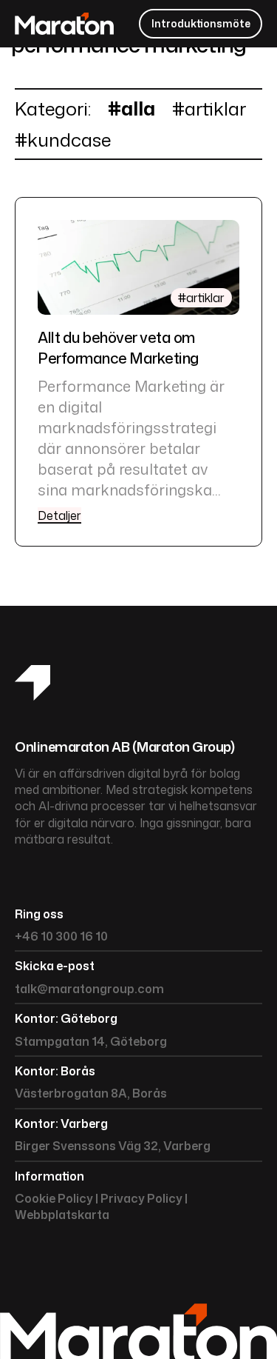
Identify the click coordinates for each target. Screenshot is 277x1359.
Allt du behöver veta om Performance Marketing (118, 347)
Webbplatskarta (62, 1214)
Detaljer (59, 515)
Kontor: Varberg (61, 1123)
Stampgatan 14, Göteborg (91, 1041)
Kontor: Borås (55, 1071)
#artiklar (209, 108)
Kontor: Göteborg (66, 1018)
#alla (131, 108)
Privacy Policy (141, 1198)
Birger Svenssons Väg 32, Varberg (113, 1146)
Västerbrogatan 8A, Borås (91, 1093)
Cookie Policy (54, 1198)
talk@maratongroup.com (89, 989)
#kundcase (63, 140)
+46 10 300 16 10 (61, 936)
